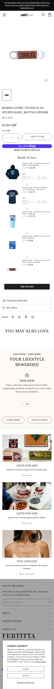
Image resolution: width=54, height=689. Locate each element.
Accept (26, 668)
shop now (27, 475)
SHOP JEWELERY (27, 574)
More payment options (27, 150)
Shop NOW (27, 523)
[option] (27, 5)
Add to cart (27, 286)
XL (39, 177)
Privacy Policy (40, 661)
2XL (45, 177)
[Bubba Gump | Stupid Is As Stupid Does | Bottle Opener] (12, 317)
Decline (25, 675)
